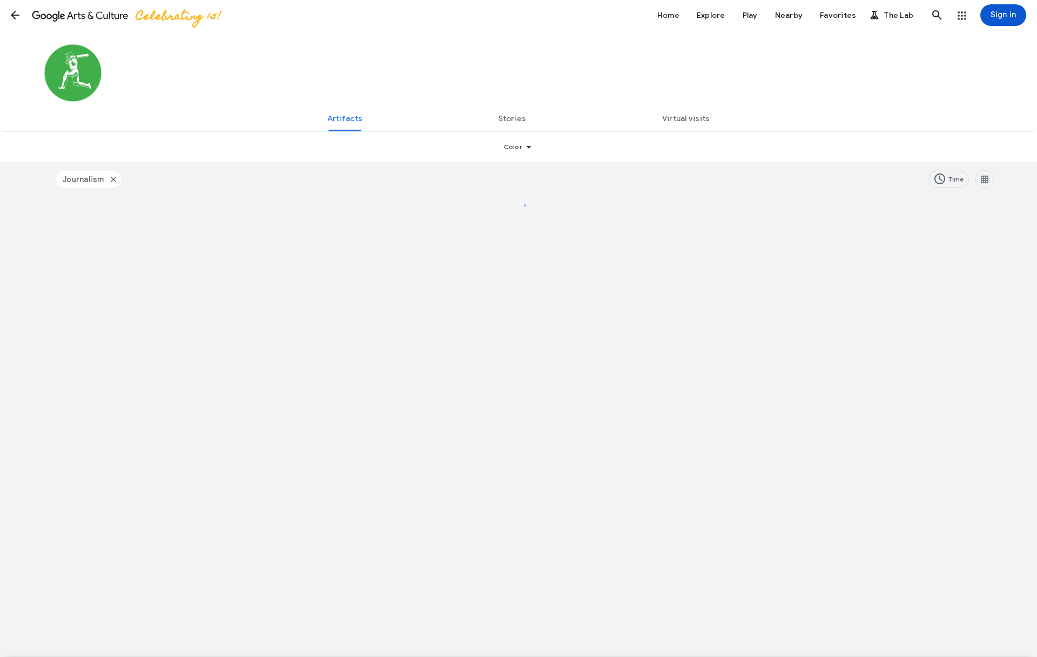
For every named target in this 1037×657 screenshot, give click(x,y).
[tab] (344, 118)
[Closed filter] (113, 179)
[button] (15, 15)
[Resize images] (984, 179)
